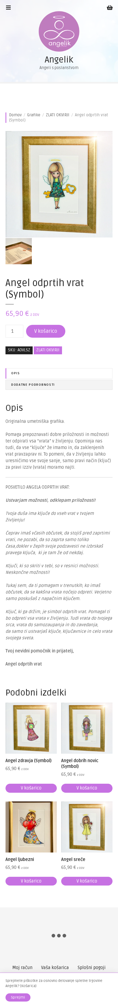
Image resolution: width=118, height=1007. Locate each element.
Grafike (33, 114)
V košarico (45, 331)
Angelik (59, 59)
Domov (15, 114)
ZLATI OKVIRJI (57, 114)
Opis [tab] (15, 373)
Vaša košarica (55, 967)
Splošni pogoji (92, 967)
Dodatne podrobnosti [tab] (33, 385)
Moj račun (22, 967)
